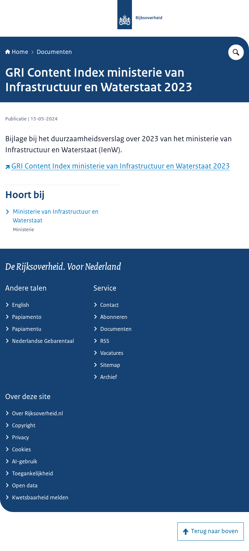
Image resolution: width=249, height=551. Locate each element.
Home (20, 52)
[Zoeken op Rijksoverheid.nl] (236, 52)
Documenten (54, 52)
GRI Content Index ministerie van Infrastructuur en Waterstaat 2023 (120, 166)
